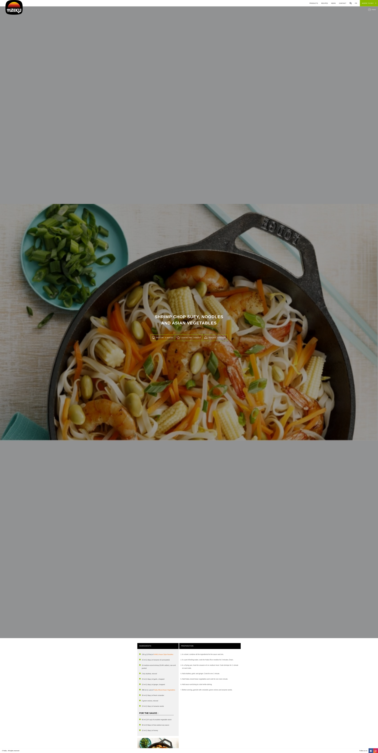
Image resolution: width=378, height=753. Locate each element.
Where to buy (368, 3)
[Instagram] (375, 750)
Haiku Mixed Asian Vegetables (164, 690)
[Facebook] (371, 750)
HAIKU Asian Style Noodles (163, 654)
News (333, 3)
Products (313, 3)
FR (356, 3)
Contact (342, 3)
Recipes (324, 3)
